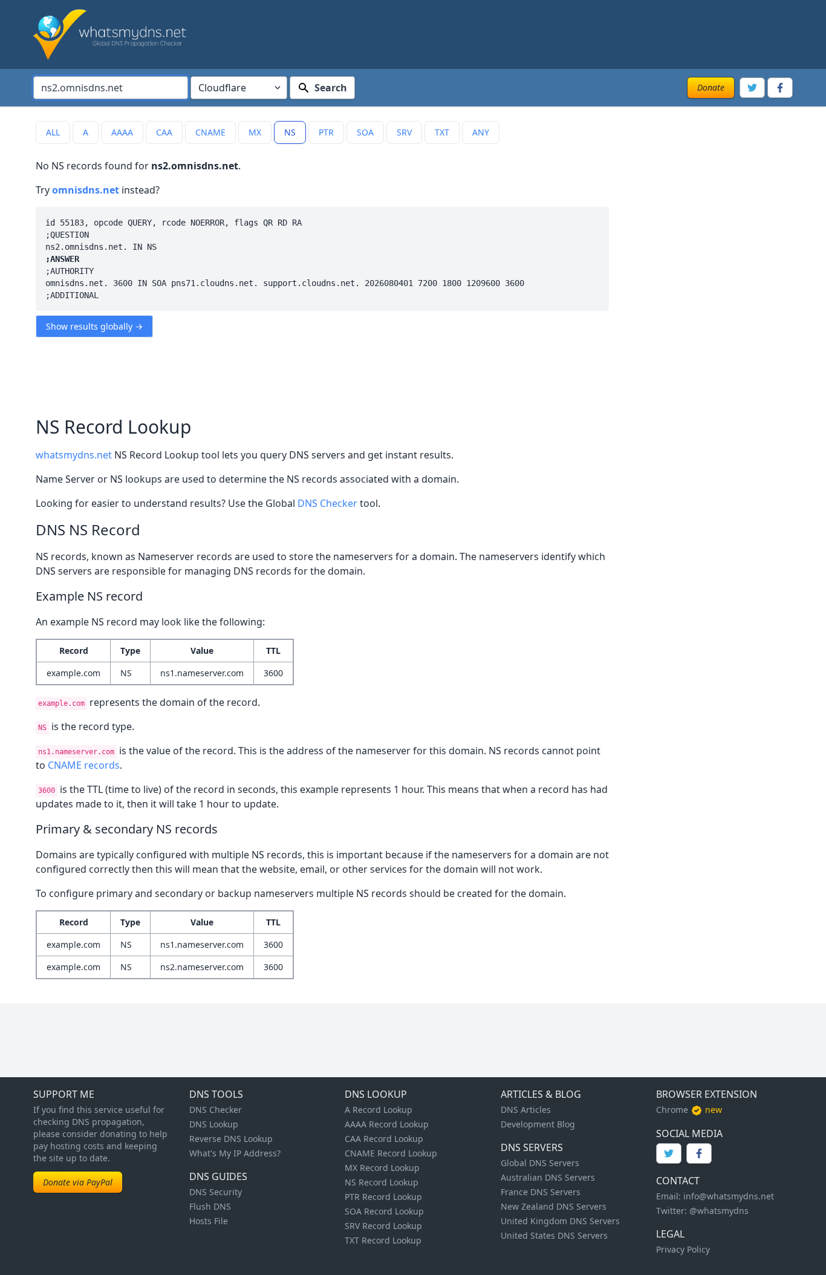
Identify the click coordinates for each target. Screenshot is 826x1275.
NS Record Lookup (381, 1182)
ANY (480, 132)
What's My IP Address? (235, 1153)
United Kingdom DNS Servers (560, 1221)
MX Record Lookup (382, 1167)
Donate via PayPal (77, 1182)
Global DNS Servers (540, 1163)
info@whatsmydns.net (728, 1196)
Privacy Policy (683, 1249)
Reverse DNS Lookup (231, 1138)
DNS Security (215, 1192)
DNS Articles (526, 1109)
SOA (365, 132)
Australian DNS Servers (548, 1177)
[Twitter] (752, 87)
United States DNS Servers (554, 1235)
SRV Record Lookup (383, 1225)
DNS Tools (216, 1094)
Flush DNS (210, 1206)
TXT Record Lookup (383, 1240)
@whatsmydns (719, 1210)
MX (255, 132)
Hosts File (208, 1221)
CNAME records (84, 765)
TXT (442, 132)
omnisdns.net (85, 190)
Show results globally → (94, 326)
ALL (53, 132)
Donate (710, 87)
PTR (326, 132)
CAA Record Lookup (384, 1138)
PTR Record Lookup (383, 1196)
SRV (404, 132)
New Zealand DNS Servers (553, 1206)
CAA (164, 132)
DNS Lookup (213, 1124)
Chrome (672, 1109)
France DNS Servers (540, 1192)
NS (290, 132)
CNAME (210, 132)
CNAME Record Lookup (391, 1153)
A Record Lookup (378, 1109)
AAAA (122, 132)
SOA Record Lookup (384, 1211)
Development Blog (538, 1124)
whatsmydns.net (74, 454)
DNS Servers (532, 1147)
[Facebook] (780, 87)
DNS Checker (327, 503)
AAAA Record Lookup (387, 1124)
